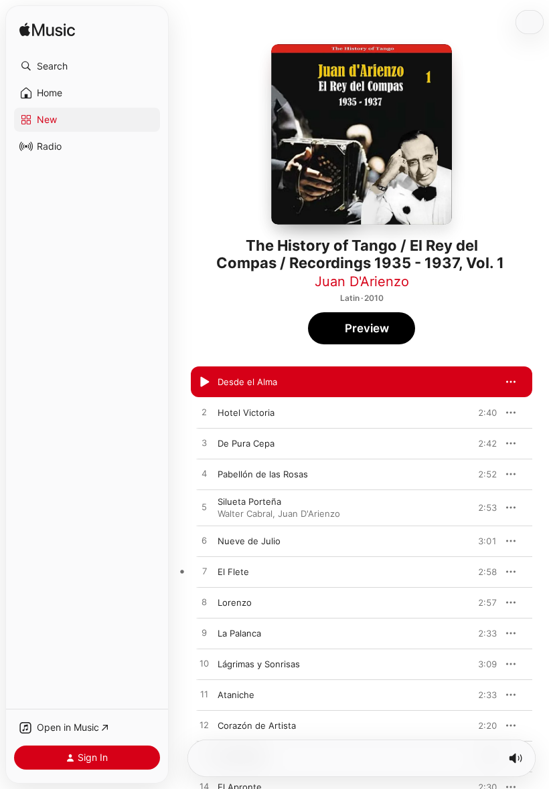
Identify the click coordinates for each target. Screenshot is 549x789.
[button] (87, 66)
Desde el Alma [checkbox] (247, 381)
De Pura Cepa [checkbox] (246, 443)
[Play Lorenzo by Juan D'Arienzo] (204, 602)
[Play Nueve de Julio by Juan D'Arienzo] (204, 541)
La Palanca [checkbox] (239, 633)
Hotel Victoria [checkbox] (246, 412)
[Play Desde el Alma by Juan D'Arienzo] (204, 382)
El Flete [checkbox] (233, 571)
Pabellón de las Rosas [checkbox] (263, 474)
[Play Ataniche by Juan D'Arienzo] (204, 695)
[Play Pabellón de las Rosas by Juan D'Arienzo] (204, 474)
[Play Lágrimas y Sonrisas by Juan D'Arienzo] (204, 664)
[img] (47, 30)
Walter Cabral (245, 513)
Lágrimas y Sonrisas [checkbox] (259, 664)
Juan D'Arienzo (362, 281)
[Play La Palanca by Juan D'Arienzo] (204, 633)
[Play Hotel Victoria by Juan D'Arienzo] (204, 413)
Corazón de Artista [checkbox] (257, 725)
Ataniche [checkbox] (236, 694)
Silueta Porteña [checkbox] (249, 501)
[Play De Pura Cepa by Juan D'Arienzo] (204, 443)
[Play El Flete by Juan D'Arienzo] (204, 572)
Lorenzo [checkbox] (235, 602)
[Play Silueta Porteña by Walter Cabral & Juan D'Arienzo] (204, 507)
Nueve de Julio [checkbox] (249, 541)
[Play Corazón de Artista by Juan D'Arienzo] (204, 725)
